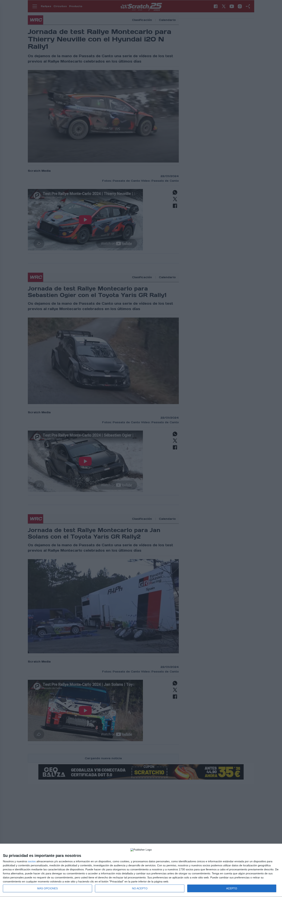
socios (32, 861)
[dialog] (141, 870)
